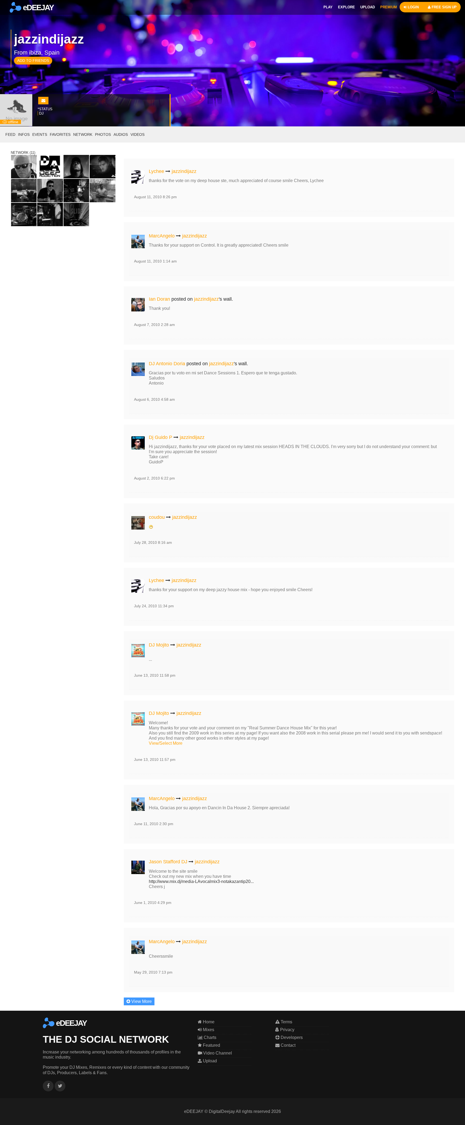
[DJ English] (24, 166)
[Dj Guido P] (138, 441)
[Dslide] (76, 214)
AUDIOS (121, 134)
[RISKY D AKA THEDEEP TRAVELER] (102, 190)
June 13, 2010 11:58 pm (154, 675)
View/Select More (165, 743)
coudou (157, 517)
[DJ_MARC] (76, 190)
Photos (103, 134)
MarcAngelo (162, 236)
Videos (138, 134)
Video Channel (217, 1053)
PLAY (328, 7)
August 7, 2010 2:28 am (154, 324)
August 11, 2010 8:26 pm (155, 197)
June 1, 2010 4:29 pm (152, 902)
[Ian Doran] (138, 303)
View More (141, 1001)
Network (82, 134)
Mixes (208, 1029)
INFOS (24, 134)
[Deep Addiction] (50, 166)
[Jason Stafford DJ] (138, 866)
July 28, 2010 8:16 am (153, 542)
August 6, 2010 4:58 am (154, 399)
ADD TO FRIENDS (33, 60)
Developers (291, 1037)
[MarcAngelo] (138, 240)
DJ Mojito (159, 645)
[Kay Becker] (76, 166)
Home (208, 1022)
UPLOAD (367, 7)
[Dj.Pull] (24, 190)
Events (39, 134)
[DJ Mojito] (138, 649)
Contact (287, 1045)
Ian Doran (159, 299)
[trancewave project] (24, 214)
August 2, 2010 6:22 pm (154, 478)
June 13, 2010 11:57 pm (154, 759)
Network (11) (23, 153)
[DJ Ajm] (102, 166)
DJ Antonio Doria (167, 363)
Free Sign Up (444, 7)
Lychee (156, 171)
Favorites (60, 134)
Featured (211, 1045)
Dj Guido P (160, 437)
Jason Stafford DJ (168, 861)
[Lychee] (138, 176)
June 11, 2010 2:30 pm (153, 824)
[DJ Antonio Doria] (138, 368)
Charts (209, 1037)
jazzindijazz (184, 171)
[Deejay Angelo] (50, 190)
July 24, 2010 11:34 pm (154, 606)
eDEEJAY (37, 7)
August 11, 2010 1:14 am (155, 261)
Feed (10, 134)
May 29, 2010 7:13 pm (153, 972)
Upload (209, 1061)
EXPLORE (346, 7)
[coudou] (138, 521)
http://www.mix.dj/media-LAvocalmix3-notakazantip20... (201, 881)
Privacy (286, 1029)
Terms (286, 1022)
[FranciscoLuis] (50, 214)
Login (413, 7)
